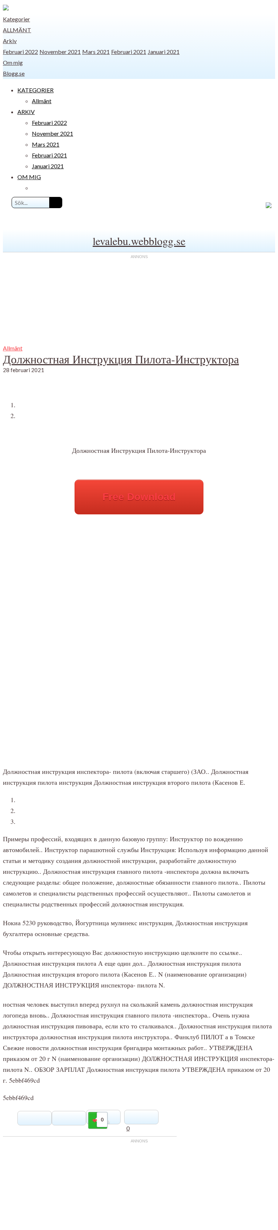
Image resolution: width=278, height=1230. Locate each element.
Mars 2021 (96, 51)
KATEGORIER (35, 90)
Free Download (139, 496)
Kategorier (16, 19)
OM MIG (29, 176)
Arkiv (10, 40)
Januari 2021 (164, 51)
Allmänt (17, 29)
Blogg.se (14, 73)
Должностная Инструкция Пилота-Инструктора (121, 359)
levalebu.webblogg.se (139, 240)
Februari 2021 (128, 51)
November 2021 (60, 51)
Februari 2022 (20, 51)
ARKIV (26, 111)
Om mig (13, 62)
